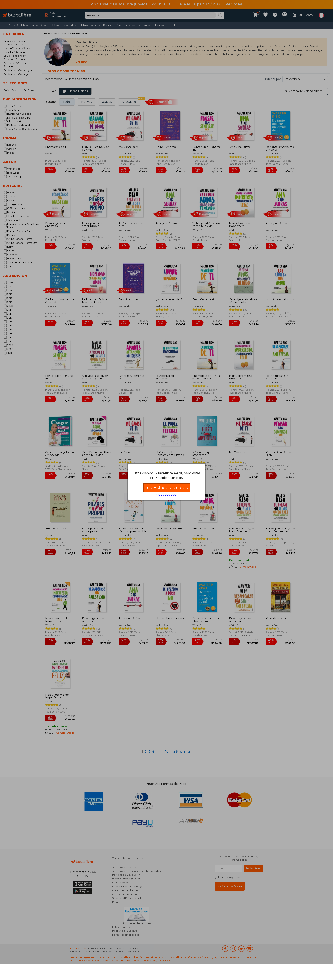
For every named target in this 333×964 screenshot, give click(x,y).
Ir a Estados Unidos (166, 487)
